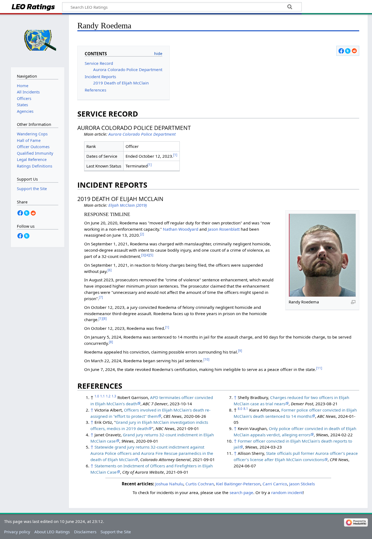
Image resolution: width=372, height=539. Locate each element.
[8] (105, 318)
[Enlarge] (353, 301)
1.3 (114, 396)
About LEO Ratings (52, 531)
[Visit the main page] (37, 40)
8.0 (240, 409)
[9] (240, 351)
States (22, 104)
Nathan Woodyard (180, 229)
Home (22, 85)
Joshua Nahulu (169, 483)
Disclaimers (85, 531)
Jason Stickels (302, 483)
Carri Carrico (275, 483)
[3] (143, 255)
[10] (206, 359)
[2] (142, 234)
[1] (175, 155)
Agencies (25, 111)
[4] (147, 255)
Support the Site (115, 531)
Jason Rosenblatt (224, 229)
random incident (287, 492)
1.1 (102, 396)
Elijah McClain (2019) (127, 205)
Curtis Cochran (199, 483)
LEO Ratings (33, 7)
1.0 (96, 396)
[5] (151, 255)
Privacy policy (17, 531)
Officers (24, 98)
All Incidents (28, 92)
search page (241, 492)
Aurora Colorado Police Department (142, 134)
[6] (110, 270)
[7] (101, 297)
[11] (319, 368)
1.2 (108, 396)
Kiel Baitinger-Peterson (238, 483)
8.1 (245, 409)
